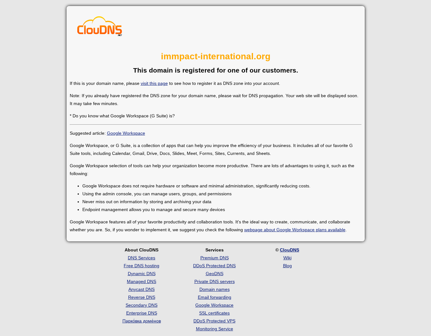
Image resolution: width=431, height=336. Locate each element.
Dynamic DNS (142, 273)
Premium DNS (214, 257)
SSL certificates (214, 312)
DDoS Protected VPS (214, 320)
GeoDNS (214, 273)
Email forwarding (214, 297)
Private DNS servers (214, 281)
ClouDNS (289, 249)
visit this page (154, 83)
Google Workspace (126, 133)
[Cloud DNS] (99, 27)
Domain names (214, 289)
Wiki (287, 257)
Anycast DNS (141, 289)
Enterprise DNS (141, 312)
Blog (287, 265)
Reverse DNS (141, 297)
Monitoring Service (214, 328)
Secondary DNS (141, 305)
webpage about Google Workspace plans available (294, 229)
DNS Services (141, 257)
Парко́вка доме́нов (141, 320)
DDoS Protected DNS (214, 265)
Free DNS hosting (141, 265)
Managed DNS (141, 281)
